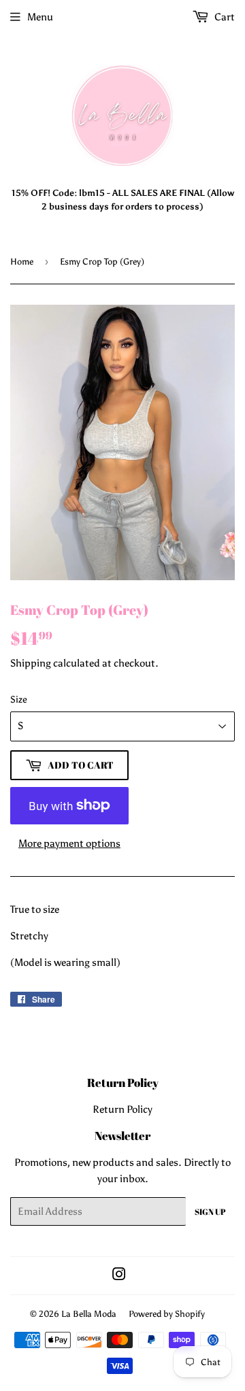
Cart (223, 17)
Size (18, 699)
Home (21, 261)
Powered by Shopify (167, 1314)
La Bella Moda (88, 1314)
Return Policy (122, 1109)
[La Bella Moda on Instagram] (119, 1276)
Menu (40, 17)
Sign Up (210, 1211)
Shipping (30, 663)
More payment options (69, 843)
